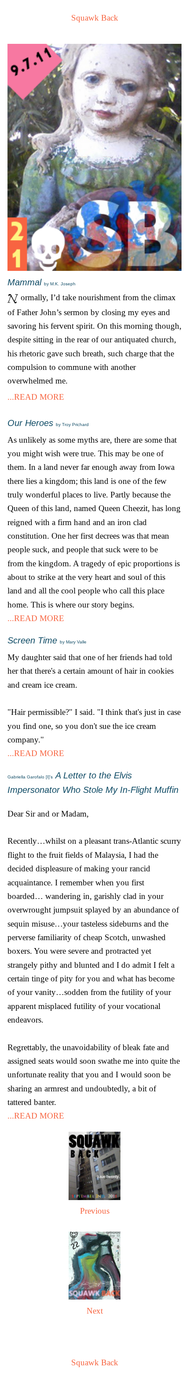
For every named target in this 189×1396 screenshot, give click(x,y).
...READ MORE (35, 396)
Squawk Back (94, 17)
